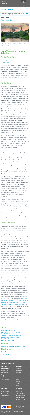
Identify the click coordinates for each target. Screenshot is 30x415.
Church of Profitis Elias (7, 334)
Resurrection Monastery (8, 340)
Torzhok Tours (7, 354)
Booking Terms (20, 395)
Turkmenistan (5, 379)
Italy (17, 385)
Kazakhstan (4, 372)
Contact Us (4, 3)
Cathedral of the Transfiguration (10, 332)
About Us (4, 1)
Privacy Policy (20, 397)
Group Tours (5, 391)
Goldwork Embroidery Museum (17, 232)
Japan (17, 379)
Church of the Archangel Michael (10, 337)
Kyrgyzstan (4, 375)
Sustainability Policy (21, 400)
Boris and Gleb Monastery (8, 330)
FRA (24, 4)
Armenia (18, 372)
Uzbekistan (4, 370)
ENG (23, 1)
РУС (24, 3)
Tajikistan (4, 377)
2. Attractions (5, 62)
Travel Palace (5, 352)
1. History (4, 60)
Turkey (18, 383)
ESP (24, 6)
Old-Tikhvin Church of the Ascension (11, 339)
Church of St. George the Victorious (18, 300)
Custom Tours (5, 395)
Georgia (18, 368)
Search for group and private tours (13, 14)
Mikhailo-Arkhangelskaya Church (16, 304)
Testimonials (20, 393)
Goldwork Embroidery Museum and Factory (13, 346)
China (17, 377)
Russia (18, 381)
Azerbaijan (19, 370)
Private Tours (5, 393)
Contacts (18, 402)
